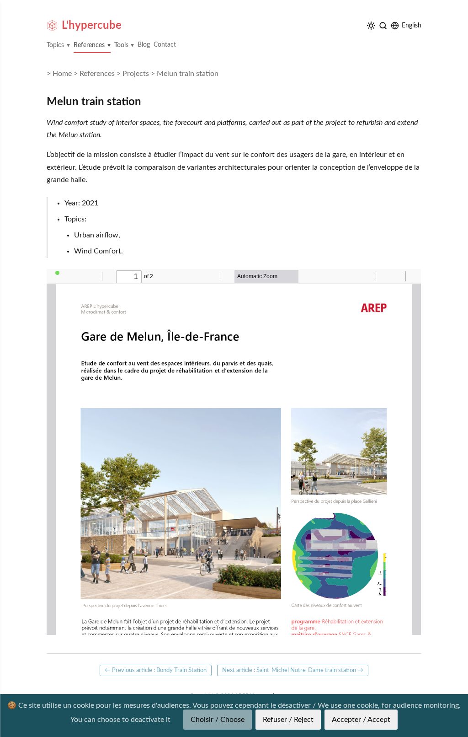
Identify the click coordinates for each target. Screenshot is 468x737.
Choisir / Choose (218, 719)
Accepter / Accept (361, 719)
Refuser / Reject (288, 719)
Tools (121, 45)
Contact (165, 45)
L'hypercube (91, 25)
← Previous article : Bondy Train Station (156, 670)
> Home (59, 73)
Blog (144, 45)
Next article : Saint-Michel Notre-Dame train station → (292, 670)
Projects (135, 73)
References (89, 45)
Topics (55, 45)
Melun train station (187, 73)
